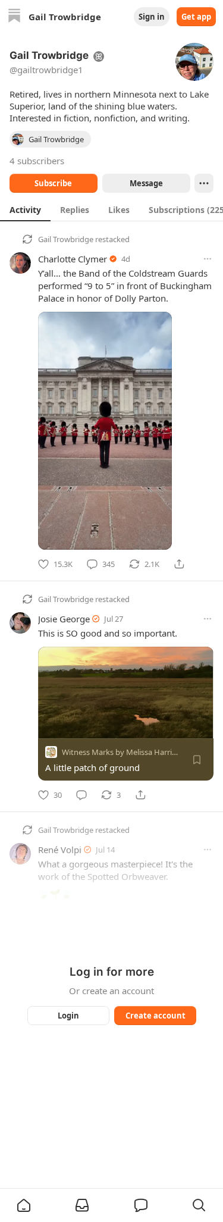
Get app (196, 16)
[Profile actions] (203, 183)
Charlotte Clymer (72, 259)
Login (68, 1015)
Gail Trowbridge (65, 239)
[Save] (196, 759)
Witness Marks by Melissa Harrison (123, 752)
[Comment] (81, 794)
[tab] (25, 209)
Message (145, 183)
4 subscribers (37, 161)
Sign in (152, 16)
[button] (23, 1205)
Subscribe (53, 183)
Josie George (64, 619)
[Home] (14, 17)
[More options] (207, 258)
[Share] (179, 564)
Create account (155, 1015)
